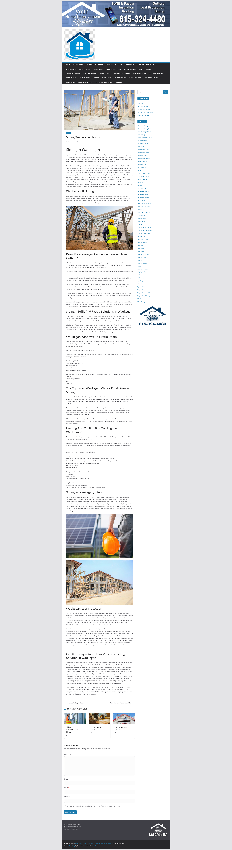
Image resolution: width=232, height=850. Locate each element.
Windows (140, 299)
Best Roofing (129, 65)
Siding (68, 133)
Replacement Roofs (143, 239)
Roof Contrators (142, 242)
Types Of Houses (142, 287)
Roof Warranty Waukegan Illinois (121, 703)
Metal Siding (141, 221)
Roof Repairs (141, 251)
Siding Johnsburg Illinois (98, 728)
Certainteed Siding (130, 69)
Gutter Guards (85, 78)
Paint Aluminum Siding (144, 227)
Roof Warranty (141, 257)
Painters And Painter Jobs (145, 230)
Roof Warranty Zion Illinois (145, 112)
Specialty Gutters (142, 281)
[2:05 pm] (67, 141)
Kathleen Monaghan (75, 141)
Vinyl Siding (141, 290)
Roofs (139, 266)
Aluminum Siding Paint (95, 65)
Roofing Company (142, 263)
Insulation (118, 82)
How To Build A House (85, 82)
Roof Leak (140, 245)
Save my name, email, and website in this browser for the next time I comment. (94, 806)
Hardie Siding (106, 78)
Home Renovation (135, 78)
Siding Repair (141, 278)
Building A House (85, 69)
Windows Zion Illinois (143, 109)
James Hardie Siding (143, 212)
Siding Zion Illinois (143, 115)
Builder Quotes (71, 69)
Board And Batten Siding (145, 65)
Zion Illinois (140, 103)
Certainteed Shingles (113, 69)
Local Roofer (141, 215)
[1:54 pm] (67, 735)
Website (67, 796)
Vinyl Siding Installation (144, 293)
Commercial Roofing (73, 73)
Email (66, 788)
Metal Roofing (141, 218)
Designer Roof (118, 73)
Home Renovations (151, 78)
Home (68, 65)
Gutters (96, 78)
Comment (68, 754)
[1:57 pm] (115, 732)
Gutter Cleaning (71, 78)
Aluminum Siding (78, 65)
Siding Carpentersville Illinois (72, 729)
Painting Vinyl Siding (143, 233)
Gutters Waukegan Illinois (75, 703)
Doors (127, 73)
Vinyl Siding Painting (143, 296)
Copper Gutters (104, 73)
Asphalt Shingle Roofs (114, 65)
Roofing (139, 260)
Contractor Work (89, 73)
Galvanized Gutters (156, 73)
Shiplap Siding (141, 272)
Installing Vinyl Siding (104, 82)
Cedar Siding (98, 69)
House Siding (70, 82)
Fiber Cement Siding (139, 73)
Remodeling (141, 236)
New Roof (140, 224)
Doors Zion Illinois (142, 106)
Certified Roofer (145, 69)
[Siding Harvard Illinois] (124, 714)
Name (67, 779)
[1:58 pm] (91, 732)
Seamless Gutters (142, 269)
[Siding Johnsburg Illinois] (99, 714)
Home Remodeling (120, 78)
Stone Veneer (141, 284)
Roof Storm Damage (143, 254)
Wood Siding (141, 302)
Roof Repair (141, 248)
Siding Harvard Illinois (121, 728)
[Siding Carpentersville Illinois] (75, 714)
